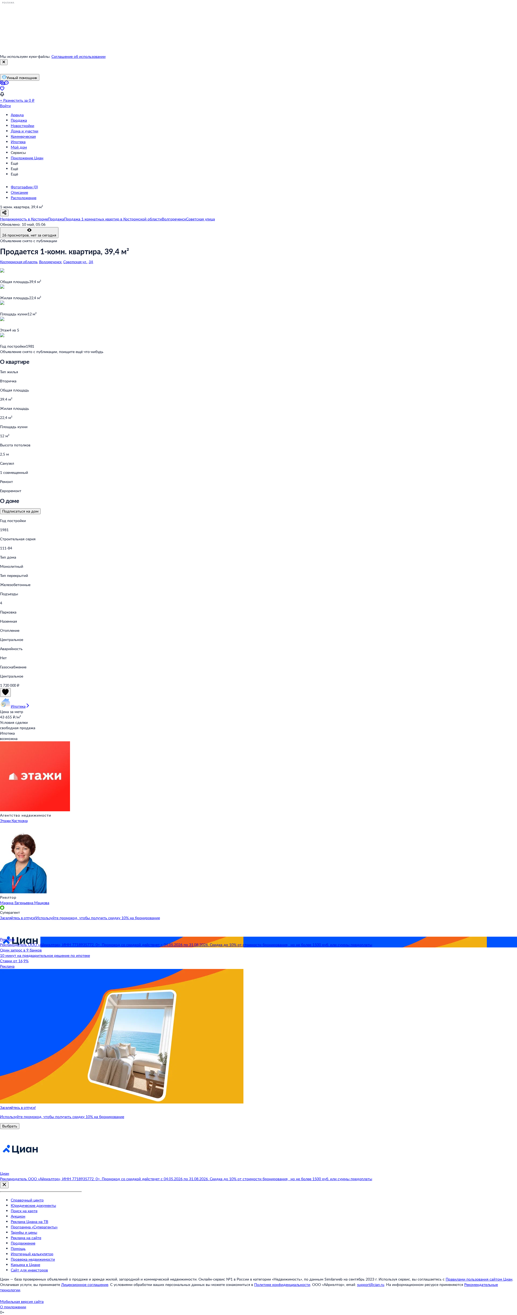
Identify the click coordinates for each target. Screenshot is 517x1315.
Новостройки (22, 125)
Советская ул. (75, 261)
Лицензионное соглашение (84, 1284)
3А (91, 261)
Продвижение (23, 1243)
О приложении (13, 1306)
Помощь (18, 1248)
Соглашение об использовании (78, 56)
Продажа (19, 120)
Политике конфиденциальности (282, 1284)
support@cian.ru (370, 1284)
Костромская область (18, 261)
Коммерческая (23, 136)
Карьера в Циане (25, 1264)
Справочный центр (27, 1200)
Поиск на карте (24, 1210)
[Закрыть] (4, 62)
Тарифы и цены (24, 1232)
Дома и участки (24, 130)
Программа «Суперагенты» (34, 1226)
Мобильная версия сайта (22, 1301)
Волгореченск (50, 261)
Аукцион (18, 1216)
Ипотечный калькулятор (32, 1253)
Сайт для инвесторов (29, 1269)
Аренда (17, 114)
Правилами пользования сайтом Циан (479, 1279)
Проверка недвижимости (33, 1259)
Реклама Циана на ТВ (29, 1221)
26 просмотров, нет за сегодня (29, 235)
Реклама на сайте (26, 1237)
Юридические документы (33, 1205)
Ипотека (18, 141)
